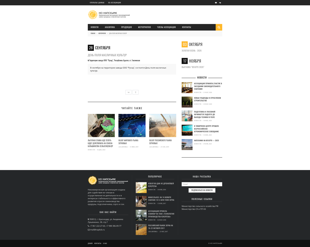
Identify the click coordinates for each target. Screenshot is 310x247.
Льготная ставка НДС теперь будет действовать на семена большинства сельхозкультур (100, 143)
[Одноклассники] (135, 92)
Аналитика (110, 27)
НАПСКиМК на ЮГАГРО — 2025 (206, 140)
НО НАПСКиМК (216, 243)
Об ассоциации (114, 3)
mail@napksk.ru (97, 229)
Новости (95, 27)
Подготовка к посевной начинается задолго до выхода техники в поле (204, 114)
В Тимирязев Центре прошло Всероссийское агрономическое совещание (206, 129)
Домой (90, 243)
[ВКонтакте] (128, 92)
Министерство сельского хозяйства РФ (200, 206)
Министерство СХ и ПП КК (194, 209)
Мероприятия (144, 27)
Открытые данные (97, 3)
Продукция (126, 27)
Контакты (186, 27)
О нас (105, 243)
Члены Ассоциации (166, 27)
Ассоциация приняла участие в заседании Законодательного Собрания (208, 86)
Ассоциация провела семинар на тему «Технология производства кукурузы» (161, 214)
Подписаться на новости (202, 190)
